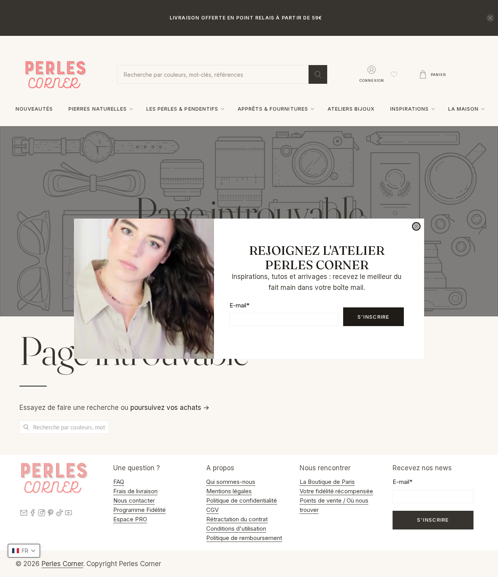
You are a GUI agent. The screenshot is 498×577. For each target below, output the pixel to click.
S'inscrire (373, 316)
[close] (416, 226)
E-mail (239, 305)
